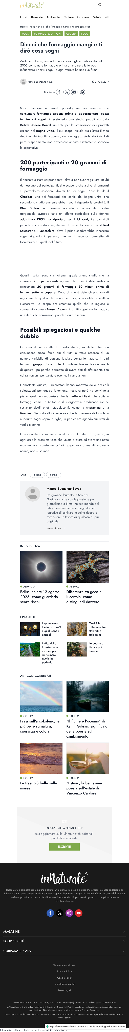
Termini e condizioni (64, 965)
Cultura (69, 17)
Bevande (37, 17)
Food (23, 17)
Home (23, 27)
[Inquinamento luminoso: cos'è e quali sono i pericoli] (30, 629)
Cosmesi (83, 17)
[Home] (32, 5)
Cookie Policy (64, 978)
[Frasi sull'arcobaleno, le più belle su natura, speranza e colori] (41, 696)
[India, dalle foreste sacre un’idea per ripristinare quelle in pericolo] (30, 649)
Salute (97, 17)
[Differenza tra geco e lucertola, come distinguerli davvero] (87, 567)
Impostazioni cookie (64, 984)
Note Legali (64, 990)
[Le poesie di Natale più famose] (77, 649)
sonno (53, 475)
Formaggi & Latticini (47, 34)
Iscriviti (64, 846)
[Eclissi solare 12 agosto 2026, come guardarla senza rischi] (41, 567)
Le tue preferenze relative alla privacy (47, 1030)
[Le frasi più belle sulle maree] (41, 758)
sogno (37, 475)
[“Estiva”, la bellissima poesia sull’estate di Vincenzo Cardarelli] (87, 758)
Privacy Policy (64, 971)
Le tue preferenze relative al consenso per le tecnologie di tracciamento (85, 1026)
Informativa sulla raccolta (13, 1030)
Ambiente (53, 17)
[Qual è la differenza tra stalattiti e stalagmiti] (77, 629)
